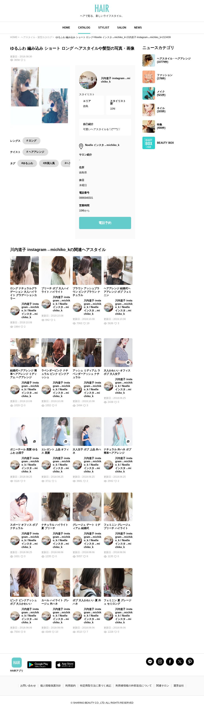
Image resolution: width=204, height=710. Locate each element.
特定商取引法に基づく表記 (95, 685)
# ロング (31, 140)
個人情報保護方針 (50, 685)
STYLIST (103, 27)
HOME (66, 27)
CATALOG (84, 27)
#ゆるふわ (27, 163)
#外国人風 (49, 163)
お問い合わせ (28, 685)
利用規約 (70, 685)
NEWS (138, 27)
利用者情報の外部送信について (134, 685)
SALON (121, 27)
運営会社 (179, 685)
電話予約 (105, 222)
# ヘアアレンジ (35, 151)
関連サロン (162, 685)
